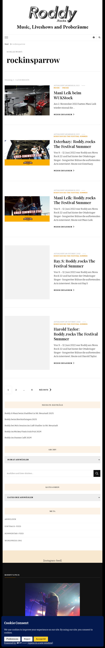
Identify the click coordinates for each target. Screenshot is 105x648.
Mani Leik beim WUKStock (67, 95)
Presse (65, 88)
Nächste (43, 390)
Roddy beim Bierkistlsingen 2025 (21, 419)
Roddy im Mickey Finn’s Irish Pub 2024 (23, 431)
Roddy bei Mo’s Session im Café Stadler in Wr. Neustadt (31, 425)
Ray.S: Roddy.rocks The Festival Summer (74, 263)
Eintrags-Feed (13, 526)
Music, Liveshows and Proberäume (52, 27)
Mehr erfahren (63, 114)
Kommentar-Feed (14, 533)
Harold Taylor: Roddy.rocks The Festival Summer (76, 333)
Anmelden (10, 519)
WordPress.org (13, 541)
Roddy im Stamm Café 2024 (18, 437)
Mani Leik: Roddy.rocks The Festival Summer (75, 200)
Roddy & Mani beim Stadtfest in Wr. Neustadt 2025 (29, 413)
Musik (57, 88)
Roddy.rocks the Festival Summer (71, 136)
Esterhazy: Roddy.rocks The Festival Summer (74, 144)
